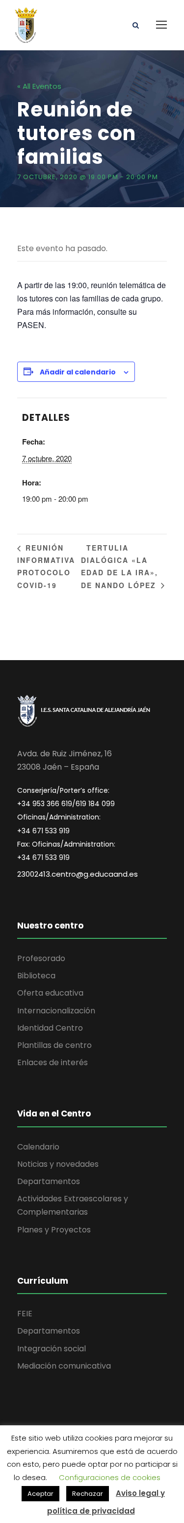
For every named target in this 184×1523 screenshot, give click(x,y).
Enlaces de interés (52, 1062)
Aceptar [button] (40, 1493)
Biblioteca (36, 975)
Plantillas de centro (54, 1045)
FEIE (24, 1313)
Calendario (38, 1146)
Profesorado (41, 958)
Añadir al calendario (78, 372)
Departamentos (48, 1181)
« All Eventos (39, 86)
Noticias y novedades (58, 1164)
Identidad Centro (50, 1028)
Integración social (51, 1348)
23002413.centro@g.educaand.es (77, 874)
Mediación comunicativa (64, 1366)
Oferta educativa (50, 993)
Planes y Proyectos (54, 1229)
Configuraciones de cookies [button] (109, 1477)
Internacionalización (56, 1010)
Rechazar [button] (87, 1493)
